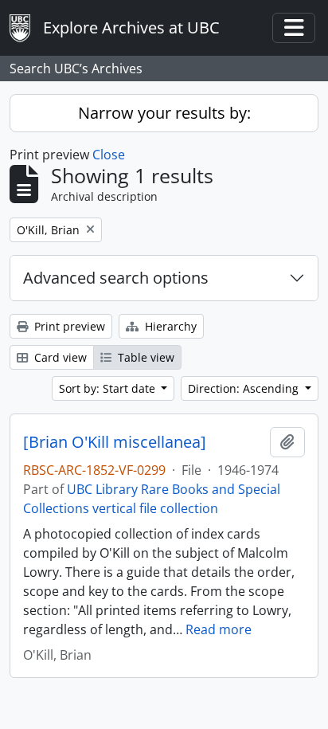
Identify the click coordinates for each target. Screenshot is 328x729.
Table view (144, 357)
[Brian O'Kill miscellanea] (114, 442)
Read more (218, 629)
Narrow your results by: (164, 112)
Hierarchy (169, 326)
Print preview (68, 326)
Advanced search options (116, 277)
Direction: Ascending (245, 388)
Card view (59, 357)
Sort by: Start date (108, 388)
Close (108, 154)
